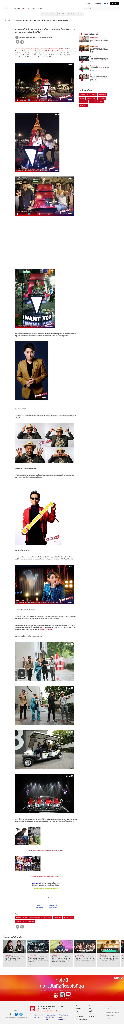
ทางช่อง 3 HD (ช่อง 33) (46, 629)
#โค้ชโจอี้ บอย (30, 921)
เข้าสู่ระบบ (114, 3)
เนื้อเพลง (79, 14)
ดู (89, 1006)
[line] (11, 1014)
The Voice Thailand (51, 51)
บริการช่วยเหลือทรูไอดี (82, 1019)
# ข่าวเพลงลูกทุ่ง (94, 66)
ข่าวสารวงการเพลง (17, 20)
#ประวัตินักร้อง (102, 95)
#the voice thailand (21, 918)
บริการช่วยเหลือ (110, 1015)
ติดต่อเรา (108, 1019)
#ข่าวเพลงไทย (47, 918)
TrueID (10, 3)
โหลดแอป (88, 3)
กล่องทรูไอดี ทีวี (98, 3)
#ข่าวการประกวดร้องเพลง (35, 918)
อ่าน (23, 9)
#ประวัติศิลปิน (102, 98)
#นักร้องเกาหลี (83, 105)
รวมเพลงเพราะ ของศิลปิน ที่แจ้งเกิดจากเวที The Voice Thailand (46, 851)
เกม (28, 9)
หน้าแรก (44, 14)
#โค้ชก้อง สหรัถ (57, 918)
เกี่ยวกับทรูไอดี (110, 1006)
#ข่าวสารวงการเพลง (91, 98)
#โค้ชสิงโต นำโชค (20, 921)
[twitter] (21, 1014)
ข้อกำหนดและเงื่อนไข (111, 1009)
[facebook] (16, 1014)
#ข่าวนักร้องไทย (84, 95)
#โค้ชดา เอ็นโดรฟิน (68, 918)
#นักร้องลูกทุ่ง (83, 102)
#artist (82, 98)
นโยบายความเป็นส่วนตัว (112, 1012)
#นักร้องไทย (93, 95)
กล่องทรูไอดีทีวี (80, 1016)
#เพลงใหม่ (92, 102)
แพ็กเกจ (91, 1014)
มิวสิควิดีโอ (62, 14)
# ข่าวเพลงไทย (94, 37)
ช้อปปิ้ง (78, 1014)
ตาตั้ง (33, 9)
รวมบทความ (52, 14)
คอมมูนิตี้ (91, 1016)
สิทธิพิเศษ (17, 9)
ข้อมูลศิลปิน (71, 14)
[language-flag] (105, 3)
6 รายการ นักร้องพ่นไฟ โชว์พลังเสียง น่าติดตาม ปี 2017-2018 (46, 876)
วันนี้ (6, 9)
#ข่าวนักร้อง (100, 102)
